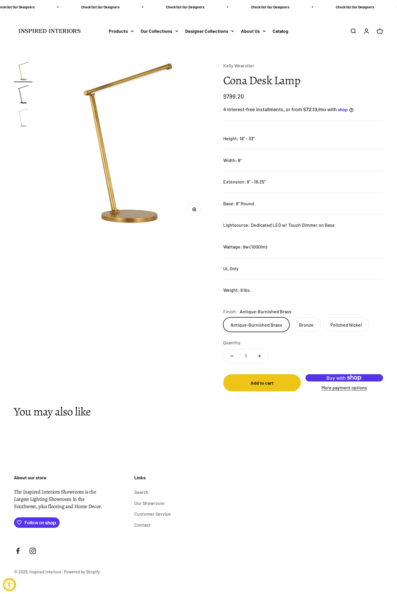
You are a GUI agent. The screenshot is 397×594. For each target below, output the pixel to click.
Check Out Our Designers (95, 7)
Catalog (280, 31)
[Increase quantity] (259, 356)
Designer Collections (206, 31)
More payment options (344, 387)
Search (141, 492)
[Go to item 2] (23, 95)
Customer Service (152, 513)
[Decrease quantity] (231, 356)
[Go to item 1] (23, 72)
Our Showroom (149, 503)
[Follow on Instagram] (33, 551)
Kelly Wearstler (238, 65)
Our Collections (156, 31)
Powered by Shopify (82, 571)
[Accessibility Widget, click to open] (9, 584)
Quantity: (232, 342)
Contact (142, 525)
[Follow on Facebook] (18, 551)
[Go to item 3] (23, 118)
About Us (250, 31)
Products (118, 31)
